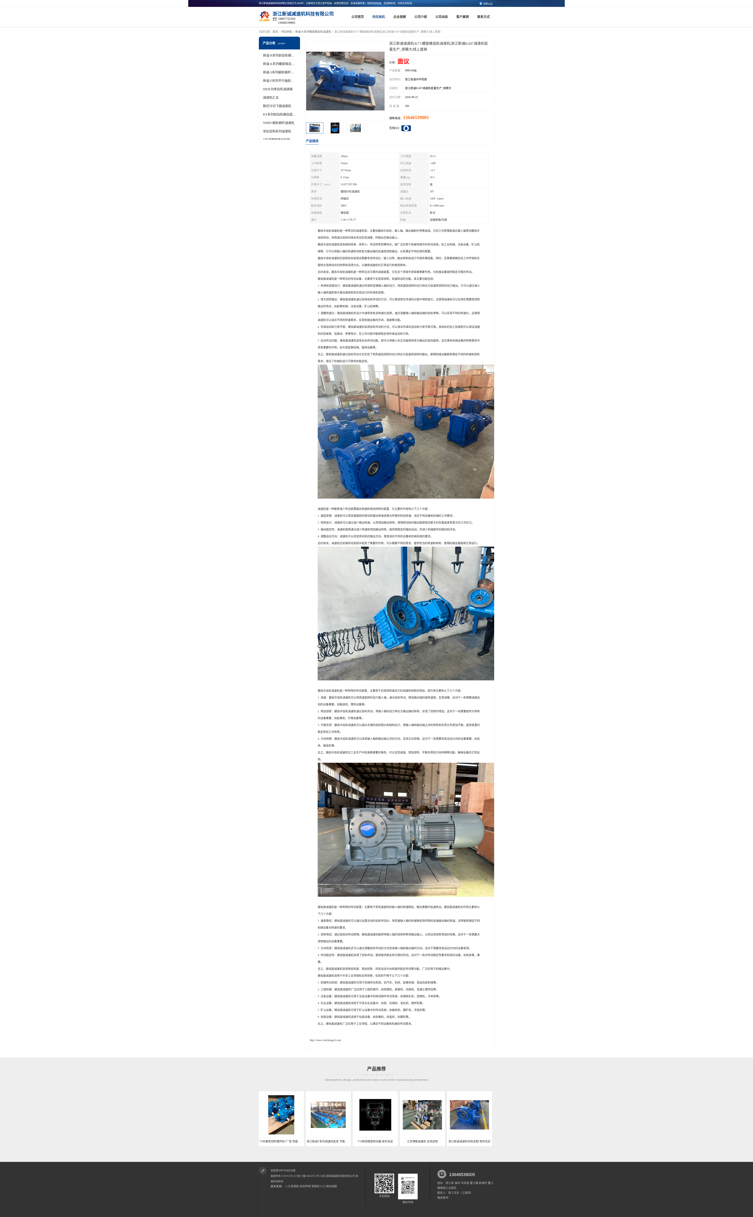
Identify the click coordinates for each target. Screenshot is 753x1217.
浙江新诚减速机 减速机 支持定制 (470, 1141)
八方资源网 (292, 1186)
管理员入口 (318, 1186)
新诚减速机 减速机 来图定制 (375, 1141)
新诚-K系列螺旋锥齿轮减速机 (313, 31)
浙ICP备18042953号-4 (308, 1175)
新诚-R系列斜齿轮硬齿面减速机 (285, 55)
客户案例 (462, 16)
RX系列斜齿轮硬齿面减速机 (282, 114)
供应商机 (378, 16)
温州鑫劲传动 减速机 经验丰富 (422, 1141)
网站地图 (331, 1186)
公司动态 (441, 16)
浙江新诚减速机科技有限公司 (338, 1175)
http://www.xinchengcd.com (325, 1040)
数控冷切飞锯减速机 (277, 106)
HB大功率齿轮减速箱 (278, 89)
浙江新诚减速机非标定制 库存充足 (328, 1141)
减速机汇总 (271, 97)
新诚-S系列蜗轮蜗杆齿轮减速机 (284, 72)
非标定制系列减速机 (277, 131)
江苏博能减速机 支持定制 (281, 1141)
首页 (275, 31)
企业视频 (399, 16)
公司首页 (357, 16)
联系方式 (483, 16)
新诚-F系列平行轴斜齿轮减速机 (284, 80)
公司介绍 (420, 16)
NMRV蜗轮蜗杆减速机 (278, 123)
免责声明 (305, 1186)
